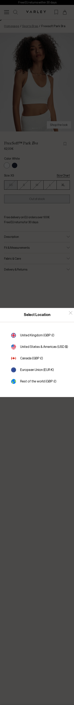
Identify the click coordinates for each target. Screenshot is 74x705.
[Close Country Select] (70, 313)
